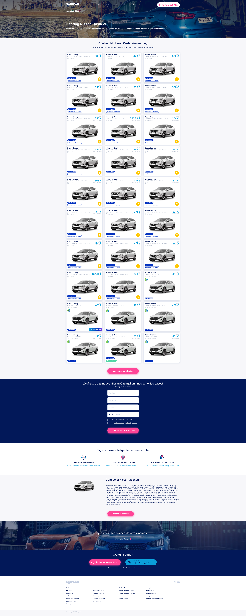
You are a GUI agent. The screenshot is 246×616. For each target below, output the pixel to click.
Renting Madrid (150, 590)
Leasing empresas (71, 604)
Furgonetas (69, 590)
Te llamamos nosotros (106, 562)
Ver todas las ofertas (123, 371)
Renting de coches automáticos (154, 598)
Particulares (109, 5)
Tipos (134, 5)
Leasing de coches (151, 596)
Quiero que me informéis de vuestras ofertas (121, 419)
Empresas (126, 5)
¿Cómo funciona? (71, 601)
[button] (72, 6)
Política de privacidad (131, 423)
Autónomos (118, 5)
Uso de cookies (97, 601)
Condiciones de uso (119, 423)
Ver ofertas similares (120, 514)
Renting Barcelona (151, 593)
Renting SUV (122, 588)
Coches (100, 5)
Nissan (77, 10)
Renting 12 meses (150, 588)
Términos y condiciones (99, 596)
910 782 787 (170, 4)
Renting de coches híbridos (126, 590)
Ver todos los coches (72, 588)
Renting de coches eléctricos (127, 593)
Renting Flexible (123, 598)
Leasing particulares (124, 596)
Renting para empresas (72, 598)
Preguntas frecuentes (98, 593)
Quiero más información (123, 430)
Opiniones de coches (98, 590)
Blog (94, 588)
